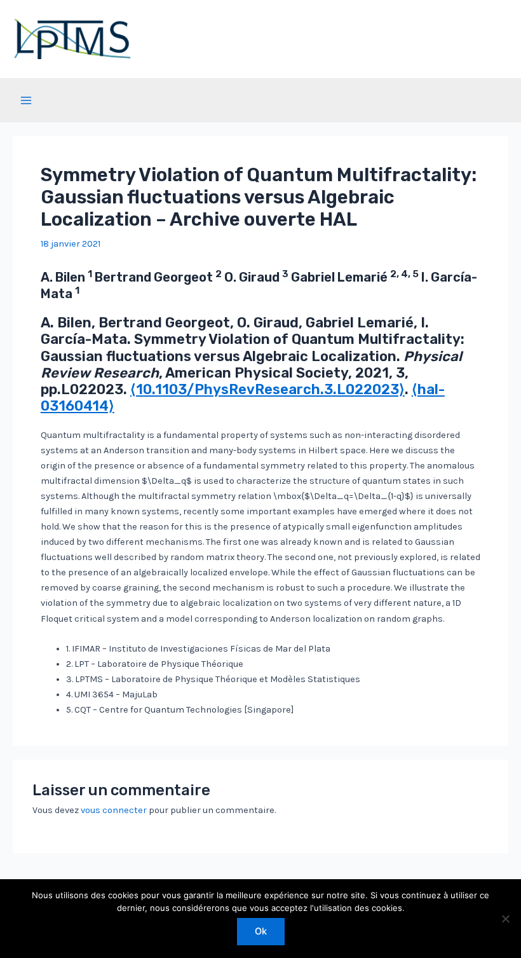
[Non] (505, 918)
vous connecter (114, 810)
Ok (261, 931)
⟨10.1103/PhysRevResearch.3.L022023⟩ (267, 389)
